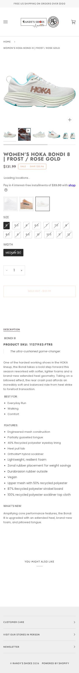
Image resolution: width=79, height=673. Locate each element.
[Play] (39, 86)
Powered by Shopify (55, 663)
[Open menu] (9, 22)
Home (7, 41)
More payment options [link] (19, 317)
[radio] (10, 204)
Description (11, 329)
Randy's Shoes (22, 663)
